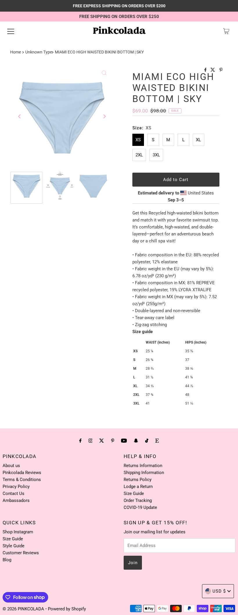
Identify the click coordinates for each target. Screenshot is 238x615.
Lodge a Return (138, 486)
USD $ (219, 591)
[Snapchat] (136, 440)
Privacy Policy (16, 486)
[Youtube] (124, 440)
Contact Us (13, 493)
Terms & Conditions (22, 479)
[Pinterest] (112, 440)
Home (15, 52)
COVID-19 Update (140, 507)
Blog (7, 559)
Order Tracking (138, 500)
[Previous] (19, 116)
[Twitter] (101, 440)
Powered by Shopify (67, 609)
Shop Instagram (18, 531)
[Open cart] (226, 31)
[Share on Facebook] (206, 70)
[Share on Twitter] (213, 70)
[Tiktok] (146, 440)
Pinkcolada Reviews (22, 472)
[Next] (104, 116)
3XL (156, 155)
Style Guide (13, 545)
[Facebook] (80, 440)
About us (11, 465)
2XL (139, 155)
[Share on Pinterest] (221, 70)
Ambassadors (16, 500)
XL (198, 139)
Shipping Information (144, 472)
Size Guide (134, 493)
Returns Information (143, 465)
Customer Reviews (21, 552)
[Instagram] (91, 440)
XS (138, 139)
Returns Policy (138, 479)
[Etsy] (157, 440)
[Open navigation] (11, 31)
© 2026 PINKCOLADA (24, 609)
